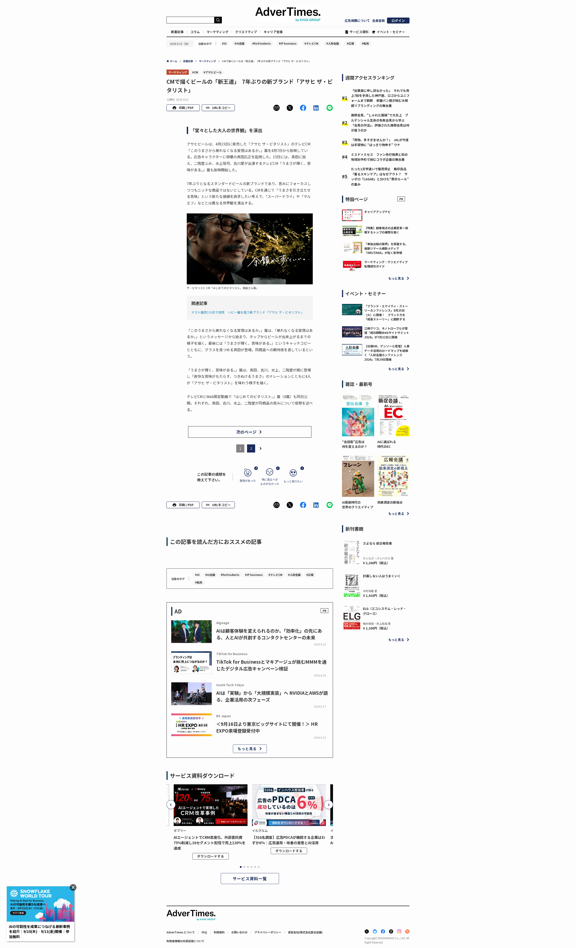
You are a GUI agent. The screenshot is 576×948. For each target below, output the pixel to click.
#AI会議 (239, 43)
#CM (195, 72)
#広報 (350, 43)
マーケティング (217, 31)
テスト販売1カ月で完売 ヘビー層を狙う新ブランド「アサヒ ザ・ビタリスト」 (247, 312)
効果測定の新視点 (390, 502)
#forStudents (261, 43)
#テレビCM (311, 43)
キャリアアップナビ (377, 212)
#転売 (365, 43)
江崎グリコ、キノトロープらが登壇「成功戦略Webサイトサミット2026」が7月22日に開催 (386, 332)
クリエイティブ (246, 31)
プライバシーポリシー (267, 932)
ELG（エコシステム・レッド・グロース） (384, 611)
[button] (276, 107)
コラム (195, 31)
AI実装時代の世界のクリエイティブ (357, 504)
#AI (224, 43)
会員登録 (378, 20)
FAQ (204, 932)
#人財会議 (332, 43)
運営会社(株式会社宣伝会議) (305, 932)
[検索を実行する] (218, 20)
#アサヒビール (213, 72)
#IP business (288, 43)
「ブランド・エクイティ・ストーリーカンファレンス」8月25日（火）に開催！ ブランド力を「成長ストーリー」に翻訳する (386, 312)
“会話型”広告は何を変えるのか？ (354, 444)
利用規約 (219, 932)
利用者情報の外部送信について (185, 941)
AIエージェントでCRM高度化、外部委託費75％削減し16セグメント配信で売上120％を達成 (209, 843)
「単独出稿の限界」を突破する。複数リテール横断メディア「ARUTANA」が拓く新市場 (386, 248)
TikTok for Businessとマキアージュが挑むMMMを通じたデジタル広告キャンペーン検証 (271, 665)
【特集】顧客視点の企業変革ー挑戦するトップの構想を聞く (386, 230)
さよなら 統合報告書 (377, 543)
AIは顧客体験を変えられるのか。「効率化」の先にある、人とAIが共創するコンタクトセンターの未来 (269, 634)
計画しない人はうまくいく (382, 576)
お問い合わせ (239, 932)
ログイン (398, 20)
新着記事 (177, 31)
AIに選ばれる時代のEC (386, 444)
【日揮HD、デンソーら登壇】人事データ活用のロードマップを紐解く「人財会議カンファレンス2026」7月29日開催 (387, 353)
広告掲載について (357, 20)
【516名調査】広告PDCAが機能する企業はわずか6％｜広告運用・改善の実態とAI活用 (288, 840)
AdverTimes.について (180, 932)
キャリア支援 (273, 31)
